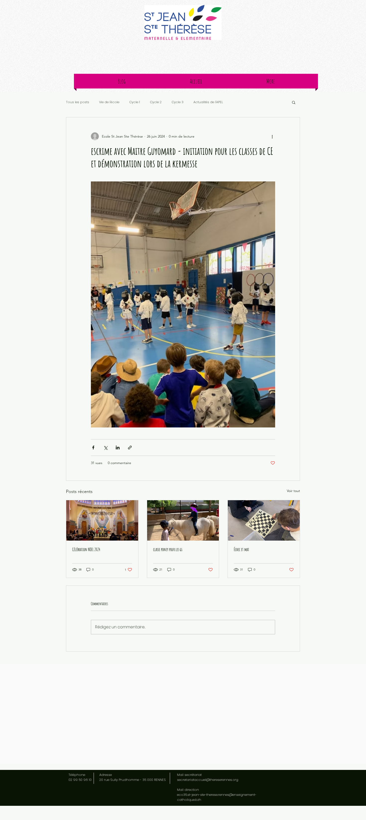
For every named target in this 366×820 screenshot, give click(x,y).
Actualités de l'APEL (208, 102)
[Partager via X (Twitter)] (105, 447)
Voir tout (293, 491)
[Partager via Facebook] (93, 447)
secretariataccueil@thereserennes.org (207, 779)
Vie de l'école (109, 102)
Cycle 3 (177, 102)
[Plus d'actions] (272, 136)
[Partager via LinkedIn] (117, 447)
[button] (293, 102)
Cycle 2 (156, 102)
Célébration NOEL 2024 (86, 549)
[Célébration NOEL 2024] (102, 520)
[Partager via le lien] (129, 447)
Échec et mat (241, 549)
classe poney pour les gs (167, 549)
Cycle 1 (134, 102)
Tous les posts (77, 102)
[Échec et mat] (264, 520)
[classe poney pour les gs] (183, 520)
